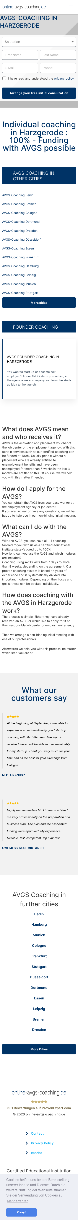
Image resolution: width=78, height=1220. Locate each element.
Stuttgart (39, 966)
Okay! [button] (21, 1212)
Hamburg (39, 924)
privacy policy (64, 78)
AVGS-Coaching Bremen (19, 204)
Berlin (39, 914)
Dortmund (39, 987)
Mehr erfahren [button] (17, 1201)
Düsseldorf (39, 977)
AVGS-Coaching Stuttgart (20, 293)
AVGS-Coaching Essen (18, 248)
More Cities (39, 1049)
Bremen (39, 1019)
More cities (39, 302)
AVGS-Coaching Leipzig (19, 275)
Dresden (39, 1029)
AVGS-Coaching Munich (19, 284)
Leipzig (39, 1009)
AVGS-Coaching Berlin (17, 195)
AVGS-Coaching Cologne (19, 213)
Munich (39, 935)
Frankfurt (39, 956)
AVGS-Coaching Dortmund (21, 221)
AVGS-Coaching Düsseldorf (21, 239)
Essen (39, 998)
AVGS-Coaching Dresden (19, 230)
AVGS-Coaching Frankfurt (20, 257)
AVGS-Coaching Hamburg (20, 266)
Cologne (39, 945)
